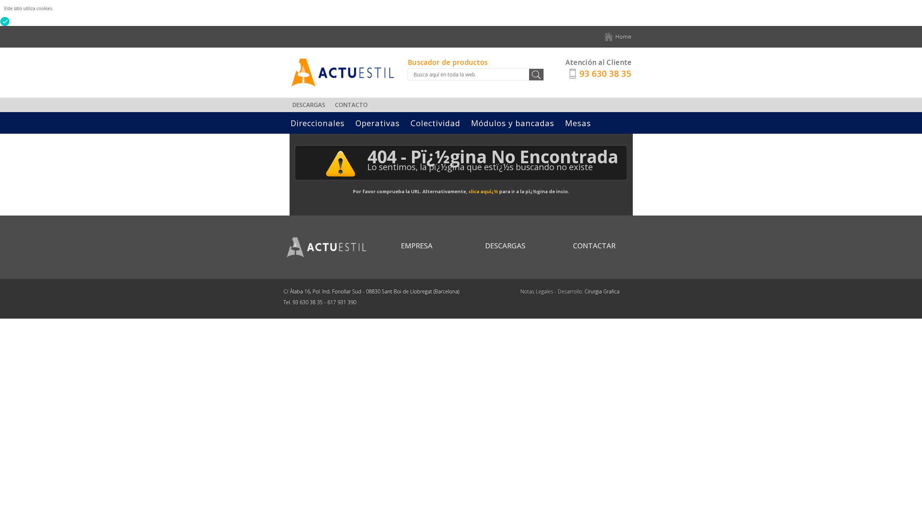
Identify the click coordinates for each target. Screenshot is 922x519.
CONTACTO (351, 105)
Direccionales (318, 122)
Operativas (377, 122)
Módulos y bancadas (512, 122)
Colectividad (435, 122)
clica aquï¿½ (483, 191)
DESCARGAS (308, 105)
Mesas (578, 122)
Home (623, 36)
